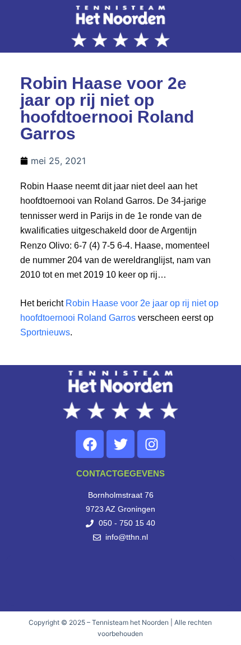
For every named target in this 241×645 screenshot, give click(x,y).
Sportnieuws (45, 332)
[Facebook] (90, 444)
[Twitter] (120, 444)
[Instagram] (151, 444)
